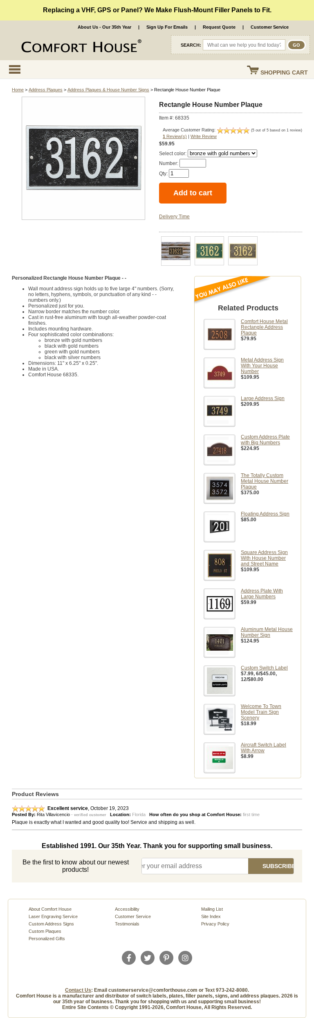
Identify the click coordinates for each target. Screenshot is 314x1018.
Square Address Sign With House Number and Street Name (264, 558)
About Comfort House (50, 909)
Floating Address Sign (265, 514)
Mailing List (212, 909)
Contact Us (78, 990)
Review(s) (175, 136)
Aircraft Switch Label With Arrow (263, 747)
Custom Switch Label (264, 668)
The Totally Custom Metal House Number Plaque (264, 481)
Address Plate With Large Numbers (262, 593)
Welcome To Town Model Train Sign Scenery (261, 712)
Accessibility (127, 909)
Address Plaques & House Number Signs (108, 89)
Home (18, 89)
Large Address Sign (263, 398)
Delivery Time (174, 216)
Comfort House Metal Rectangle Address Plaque (264, 327)
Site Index (211, 916)
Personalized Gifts (47, 938)
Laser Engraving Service (53, 916)
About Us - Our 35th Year (104, 27)
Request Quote (219, 27)
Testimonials (127, 923)
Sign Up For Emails (167, 27)
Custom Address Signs (51, 923)
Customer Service (270, 27)
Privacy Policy (215, 923)
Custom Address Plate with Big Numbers (265, 440)
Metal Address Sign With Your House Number (262, 365)
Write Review (204, 136)
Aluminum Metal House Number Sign (267, 632)
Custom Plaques (45, 931)
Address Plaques (46, 89)
